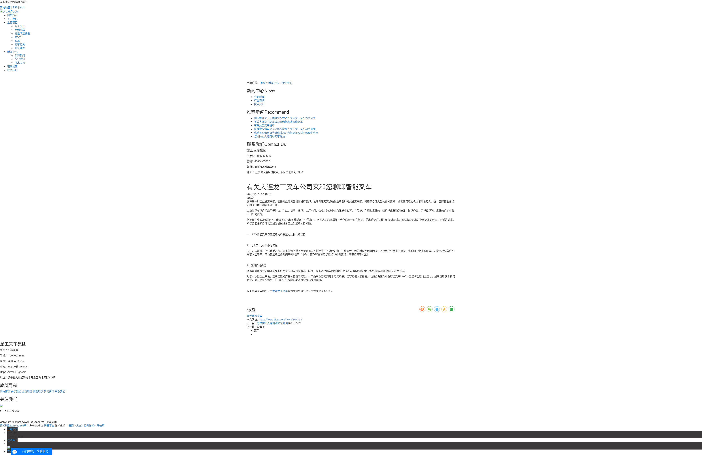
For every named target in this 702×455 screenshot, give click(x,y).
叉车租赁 (20, 44)
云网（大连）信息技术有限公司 (86, 425)
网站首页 (12, 15)
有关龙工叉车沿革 (264, 125)
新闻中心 (12, 51)
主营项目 (12, 22)
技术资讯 (20, 62)
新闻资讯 (49, 391)
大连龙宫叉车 (254, 316)
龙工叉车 (20, 26)
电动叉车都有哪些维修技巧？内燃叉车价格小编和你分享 (286, 132)
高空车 (18, 37)
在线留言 (12, 66)
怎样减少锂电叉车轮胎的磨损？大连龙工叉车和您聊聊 (285, 129)
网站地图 (5, 7)
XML (22, 7)
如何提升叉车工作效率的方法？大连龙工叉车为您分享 (285, 118)
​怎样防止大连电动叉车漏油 (269, 136)
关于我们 (12, 18)
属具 (17, 40)
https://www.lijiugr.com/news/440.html (281, 319)
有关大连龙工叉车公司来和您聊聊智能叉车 (278, 121)
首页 (262, 82)
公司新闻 (20, 55)
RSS (15, 7)
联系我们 (12, 70)
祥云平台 (49, 425)
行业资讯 (20, 59)
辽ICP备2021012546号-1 (14, 425)
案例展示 (38, 391)
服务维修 (20, 48)
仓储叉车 (20, 29)
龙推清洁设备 (22, 33)
